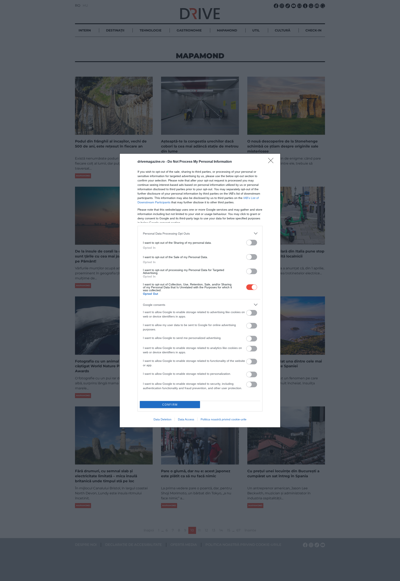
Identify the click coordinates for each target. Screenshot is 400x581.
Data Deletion (162, 419)
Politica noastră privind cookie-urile (223, 419)
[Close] (272, 162)
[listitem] (200, 233)
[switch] (251, 242)
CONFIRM (170, 404)
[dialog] (200, 290)
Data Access (186, 419)
